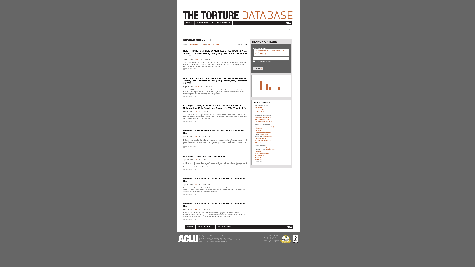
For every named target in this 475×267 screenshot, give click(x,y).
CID (196, 111)
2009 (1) (279, 88)
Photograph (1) (260, 159)
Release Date (213, 44)
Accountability (205, 23)
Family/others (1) (260, 138)
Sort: (186, 45)
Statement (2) (259, 151)
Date (203, 44)
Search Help (223, 23)
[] (266, 65)
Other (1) (258, 142)
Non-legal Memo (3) (261, 155)
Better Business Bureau (295, 239)
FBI (196, 136)
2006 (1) (270, 88)
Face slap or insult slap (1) (263, 132)
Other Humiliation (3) (264, 140)
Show (240, 45)
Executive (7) (259, 107)
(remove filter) (269, 127)
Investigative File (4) (263, 153)
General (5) (258, 128)
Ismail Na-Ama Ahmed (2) (263, 117)
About (189, 23)
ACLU (263, 23)
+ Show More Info (189, 69)
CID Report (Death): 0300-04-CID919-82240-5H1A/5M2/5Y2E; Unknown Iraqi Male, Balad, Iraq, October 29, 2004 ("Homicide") (214, 106)
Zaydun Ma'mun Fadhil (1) (263, 121)
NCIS (197, 59)
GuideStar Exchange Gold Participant (286, 239)
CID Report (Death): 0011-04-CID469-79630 (204, 156)
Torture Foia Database (238, 13)
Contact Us (225, 236)
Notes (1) (258, 157)
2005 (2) (267, 87)
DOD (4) (261, 109)
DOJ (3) (261, 111)
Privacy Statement (215, 236)
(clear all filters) (260, 54)
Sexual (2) (258, 130)
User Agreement (204, 236)
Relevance (195, 44)
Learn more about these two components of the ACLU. (213, 241)
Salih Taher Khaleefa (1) (262, 119)
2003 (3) (261, 85)
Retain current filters (263, 61)
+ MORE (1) (258, 161)
